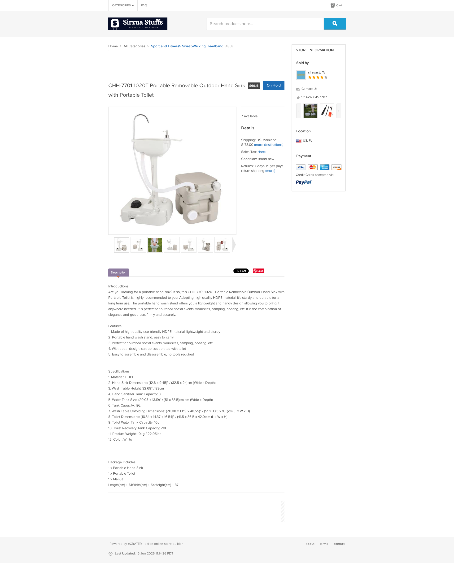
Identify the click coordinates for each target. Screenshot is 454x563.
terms (324, 544)
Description (118, 272)
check (262, 152)
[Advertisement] (194, 64)
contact (339, 544)
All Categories (134, 46)
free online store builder (165, 544)
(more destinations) (269, 145)
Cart (339, 5)
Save (260, 271)
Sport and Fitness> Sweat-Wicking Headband (187, 46)
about (310, 544)
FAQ (144, 5)
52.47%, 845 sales (313, 97)
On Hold (274, 85)
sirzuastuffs (316, 72)
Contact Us (309, 89)
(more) (270, 171)
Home (113, 46)
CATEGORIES (121, 5)
